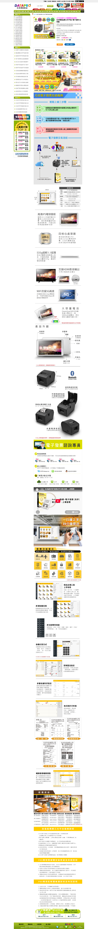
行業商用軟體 (18, 17)
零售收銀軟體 (18, 21)
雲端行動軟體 (18, 32)
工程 (79, 11)
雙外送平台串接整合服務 (22, 82)
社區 (62, 11)
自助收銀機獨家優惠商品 (22, 70)
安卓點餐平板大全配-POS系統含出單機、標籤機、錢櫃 (75, 64)
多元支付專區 (18, 29)
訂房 (69, 11)
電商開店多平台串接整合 (22, 79)
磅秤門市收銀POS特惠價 (22, 67)
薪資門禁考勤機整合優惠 (22, 88)
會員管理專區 (18, 41)
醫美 (64, 11)
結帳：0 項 (80, 1)
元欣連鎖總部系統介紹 (21, 109)
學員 (67, 11)
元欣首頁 (49, 1)
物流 (77, 11)
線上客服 (64, 1)
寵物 (57, 11)
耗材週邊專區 (18, 43)
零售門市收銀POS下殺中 (22, 64)
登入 (67, 1)
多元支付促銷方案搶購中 (22, 61)
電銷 (74, 11)
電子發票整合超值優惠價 (22, 58)
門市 (31, 11)
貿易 (38, 11)
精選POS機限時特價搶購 (22, 50)
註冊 (70, 1)
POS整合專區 (18, 22)
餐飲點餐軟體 (18, 19)
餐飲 (28, 11)
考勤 (36, 11)
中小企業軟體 (18, 16)
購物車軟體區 (18, 33)
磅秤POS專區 (18, 25)
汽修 (59, 11)
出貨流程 (39, 924)
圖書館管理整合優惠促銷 (22, 85)
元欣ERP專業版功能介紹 (22, 103)
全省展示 (59, 1)
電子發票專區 (18, 27)
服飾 (50, 11)
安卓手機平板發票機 (47, 14)
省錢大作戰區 (18, 44)
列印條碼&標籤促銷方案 (22, 76)
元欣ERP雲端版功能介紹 (22, 106)
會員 (43, 11)
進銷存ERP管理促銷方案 (22, 55)
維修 (40, 11)
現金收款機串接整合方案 (22, 73)
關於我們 (21, 924)
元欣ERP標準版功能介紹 (22, 100)
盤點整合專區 (18, 38)
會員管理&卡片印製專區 (22, 91)
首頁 (15, 11)
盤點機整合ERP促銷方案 (22, 53)
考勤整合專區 (18, 36)
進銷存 (22, 11)
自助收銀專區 (18, 24)
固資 (52, 11)
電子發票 (46, 11)
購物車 (72, 1)
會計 (26, 11)
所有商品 (19, 11)
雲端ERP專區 (18, 30)
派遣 (55, 11)
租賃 (72, 11)
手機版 (45, 1)
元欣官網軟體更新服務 (21, 112)
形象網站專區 (18, 35)
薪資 (33, 11)
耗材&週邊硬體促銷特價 (22, 94)
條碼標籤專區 (18, 40)
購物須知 (54, 1)
